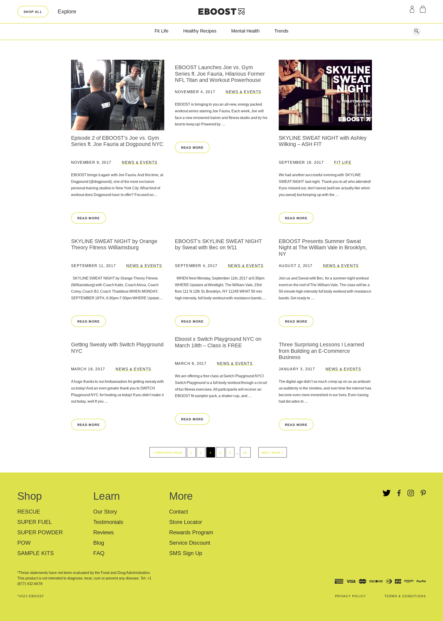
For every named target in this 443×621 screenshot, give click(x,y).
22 (245, 452)
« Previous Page (168, 452)
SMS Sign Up (185, 553)
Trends (281, 30)
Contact (178, 511)
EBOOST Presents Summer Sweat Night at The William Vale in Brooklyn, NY (323, 247)
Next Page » (272, 452)
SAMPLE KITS (35, 553)
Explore (67, 11)
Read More (88, 218)
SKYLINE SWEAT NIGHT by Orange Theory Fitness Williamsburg (114, 244)
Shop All (33, 12)
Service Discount (189, 543)
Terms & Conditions (405, 596)
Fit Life (161, 30)
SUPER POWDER (40, 532)
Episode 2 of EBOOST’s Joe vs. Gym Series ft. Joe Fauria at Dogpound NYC (117, 141)
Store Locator (185, 522)
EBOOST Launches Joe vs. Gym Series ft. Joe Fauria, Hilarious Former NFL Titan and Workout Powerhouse (220, 73)
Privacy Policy (350, 596)
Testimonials (108, 522)
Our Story (105, 511)
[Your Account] (412, 9)
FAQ (99, 553)
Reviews (103, 532)
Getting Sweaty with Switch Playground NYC (117, 348)
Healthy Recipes (199, 30)
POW (24, 543)
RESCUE (28, 511)
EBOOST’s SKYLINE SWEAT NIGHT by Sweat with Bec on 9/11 (218, 244)
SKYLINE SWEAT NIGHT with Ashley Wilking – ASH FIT (323, 141)
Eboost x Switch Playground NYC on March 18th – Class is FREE (218, 342)
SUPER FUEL (34, 522)
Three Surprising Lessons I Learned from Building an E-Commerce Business (321, 351)
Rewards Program (191, 532)
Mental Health (245, 30)
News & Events (140, 162)
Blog (98, 543)
